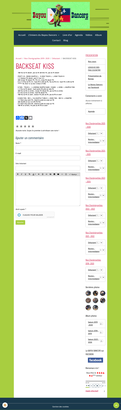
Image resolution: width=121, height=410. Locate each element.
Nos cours (92, 61)
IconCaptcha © (50, 217)
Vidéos (89, 35)
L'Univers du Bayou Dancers (43, 35)
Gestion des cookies (60, 406)
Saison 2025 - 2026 (95, 340)
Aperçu (74, 174)
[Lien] (47, 174)
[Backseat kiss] (48, 90)
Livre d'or (67, 35)
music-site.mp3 (92, 391)
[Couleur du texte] (34, 174)
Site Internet (21, 163)
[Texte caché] (50, 174)
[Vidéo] (58, 174)
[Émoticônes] (66, 174)
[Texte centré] (43, 174)
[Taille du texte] (29, 174)
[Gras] (18, 174)
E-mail (18, 153)
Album (98, 35)
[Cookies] (5, 405)
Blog (65, 40)
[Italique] (22, 174)
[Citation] (39, 174)
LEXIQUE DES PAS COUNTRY (94, 68)
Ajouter (20, 222)
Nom (18, 143)
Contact (56, 40)
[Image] (54, 174)
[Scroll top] (116, 405)
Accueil (22, 35)
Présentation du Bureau (94, 77)
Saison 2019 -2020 (95, 323)
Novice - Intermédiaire (93, 140)
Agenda (79, 35)
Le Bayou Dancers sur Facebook (95, 86)
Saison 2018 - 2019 (95, 332)
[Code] (62, 174)
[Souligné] (26, 174)
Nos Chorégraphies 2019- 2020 (37, 58)
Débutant (56, 58)
